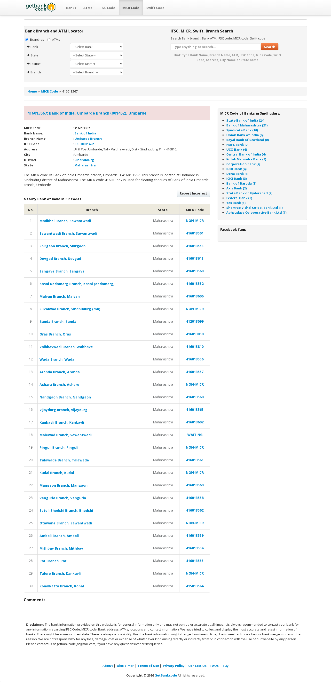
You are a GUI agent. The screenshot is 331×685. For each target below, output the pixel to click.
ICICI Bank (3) (236, 178)
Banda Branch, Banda (57, 321)
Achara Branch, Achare (59, 384)
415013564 (195, 586)
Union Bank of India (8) (244, 135)
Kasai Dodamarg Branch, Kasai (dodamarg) (77, 283)
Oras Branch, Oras (55, 334)
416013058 (195, 334)
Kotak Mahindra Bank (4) (246, 159)
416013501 (195, 233)
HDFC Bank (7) (237, 144)
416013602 (195, 422)
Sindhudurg (84, 160)
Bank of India (85, 133)
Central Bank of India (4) (246, 154)
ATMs (87, 8)
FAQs (214, 665)
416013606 (195, 296)
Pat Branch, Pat (53, 561)
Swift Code (155, 8)
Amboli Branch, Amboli (59, 535)
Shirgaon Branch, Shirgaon (62, 246)
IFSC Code (107, 8)
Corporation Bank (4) (243, 164)
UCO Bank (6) (236, 149)
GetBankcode (166, 675)
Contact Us (197, 665)
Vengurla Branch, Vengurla (62, 498)
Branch (35, 72)
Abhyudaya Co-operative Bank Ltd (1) (256, 212)
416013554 (195, 548)
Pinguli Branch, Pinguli (58, 447)
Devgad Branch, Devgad (60, 258)
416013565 (195, 409)
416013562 (195, 510)
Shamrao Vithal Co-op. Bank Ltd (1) (254, 207)
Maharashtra (85, 165)
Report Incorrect (193, 193)
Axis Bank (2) (236, 188)
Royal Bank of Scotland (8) (247, 140)
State (34, 55)
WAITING (195, 434)
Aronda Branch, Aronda (59, 372)
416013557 (195, 371)
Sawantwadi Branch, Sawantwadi (68, 233)
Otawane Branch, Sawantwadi (65, 523)
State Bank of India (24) (245, 120)
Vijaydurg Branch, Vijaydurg (63, 409)
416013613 (195, 258)
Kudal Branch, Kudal (56, 472)
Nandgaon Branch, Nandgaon (65, 397)
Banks (71, 8)
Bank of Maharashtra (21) (247, 125)
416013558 (195, 497)
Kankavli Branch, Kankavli (61, 422)
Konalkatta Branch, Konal (61, 586)
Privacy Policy (173, 665)
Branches (37, 39)
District (35, 64)
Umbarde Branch (88, 138)
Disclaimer (125, 665)
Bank (34, 47)
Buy (225, 665)
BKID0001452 (84, 144)
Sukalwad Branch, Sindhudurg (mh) (69, 309)
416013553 (195, 245)
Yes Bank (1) (235, 203)
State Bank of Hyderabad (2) (249, 193)
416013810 (195, 346)
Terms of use (148, 665)
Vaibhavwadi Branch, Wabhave (66, 346)
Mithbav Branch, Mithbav (61, 548)
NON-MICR (195, 220)
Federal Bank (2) (239, 198)
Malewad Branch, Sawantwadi (65, 435)
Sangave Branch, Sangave (62, 271)
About (107, 665)
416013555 (195, 560)
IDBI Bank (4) (236, 169)
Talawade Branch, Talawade (64, 460)
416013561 (195, 460)
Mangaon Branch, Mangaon (63, 485)
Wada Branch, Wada (56, 359)
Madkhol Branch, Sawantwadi (65, 220)
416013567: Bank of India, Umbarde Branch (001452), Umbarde (87, 113)
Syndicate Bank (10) (242, 130)
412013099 (195, 321)
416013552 (195, 283)
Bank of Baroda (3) (241, 183)
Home (32, 91)
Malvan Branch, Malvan (59, 296)
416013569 (195, 485)
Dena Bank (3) (237, 173)
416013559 (195, 535)
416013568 (195, 397)
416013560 (195, 271)
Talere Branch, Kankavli (60, 573)
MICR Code (130, 8)
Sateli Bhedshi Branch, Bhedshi (66, 510)
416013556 (195, 359)
